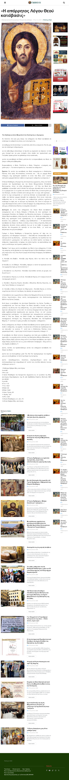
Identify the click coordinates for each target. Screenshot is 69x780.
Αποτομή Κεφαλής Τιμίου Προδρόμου (64, 358)
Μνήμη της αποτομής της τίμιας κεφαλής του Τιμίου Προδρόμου (64, 496)
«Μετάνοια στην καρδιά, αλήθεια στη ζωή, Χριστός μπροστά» (38, 416)
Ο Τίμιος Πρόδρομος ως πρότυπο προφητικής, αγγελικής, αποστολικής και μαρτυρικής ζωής (39, 460)
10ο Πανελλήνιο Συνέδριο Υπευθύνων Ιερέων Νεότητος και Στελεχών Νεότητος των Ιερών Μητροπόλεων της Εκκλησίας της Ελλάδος (38, 594)
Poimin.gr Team (47, 20)
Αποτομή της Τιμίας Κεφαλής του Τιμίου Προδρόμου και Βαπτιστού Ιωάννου (64, 340)
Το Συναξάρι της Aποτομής (63, 244)
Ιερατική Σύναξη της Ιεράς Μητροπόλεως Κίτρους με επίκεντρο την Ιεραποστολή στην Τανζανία (38, 705)
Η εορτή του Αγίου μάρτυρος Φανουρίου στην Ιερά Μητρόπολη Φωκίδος (38, 437)
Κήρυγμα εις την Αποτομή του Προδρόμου (64, 372)
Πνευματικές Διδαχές (26, 20)
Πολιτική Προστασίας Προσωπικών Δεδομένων (17, 771)
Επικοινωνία (16, 769)
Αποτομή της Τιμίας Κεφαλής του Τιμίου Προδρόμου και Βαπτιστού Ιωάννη (64, 424)
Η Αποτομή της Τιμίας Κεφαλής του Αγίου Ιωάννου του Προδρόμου (64, 322)
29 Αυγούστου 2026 (33, 419)
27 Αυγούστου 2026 (33, 732)
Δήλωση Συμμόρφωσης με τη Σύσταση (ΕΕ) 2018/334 (18, 774)
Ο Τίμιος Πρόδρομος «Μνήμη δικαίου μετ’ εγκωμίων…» (36, 502)
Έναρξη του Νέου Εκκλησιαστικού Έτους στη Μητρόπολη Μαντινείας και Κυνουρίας (38, 684)
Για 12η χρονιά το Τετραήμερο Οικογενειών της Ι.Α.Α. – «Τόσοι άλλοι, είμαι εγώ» (37, 619)
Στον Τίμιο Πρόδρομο (64, 510)
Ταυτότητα (7, 769)
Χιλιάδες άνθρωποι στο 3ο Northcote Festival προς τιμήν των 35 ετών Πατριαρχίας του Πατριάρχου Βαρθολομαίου (39, 569)
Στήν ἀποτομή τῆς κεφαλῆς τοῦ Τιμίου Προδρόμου (64, 388)
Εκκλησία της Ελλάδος (9, 415)
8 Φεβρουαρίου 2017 (64, 291)
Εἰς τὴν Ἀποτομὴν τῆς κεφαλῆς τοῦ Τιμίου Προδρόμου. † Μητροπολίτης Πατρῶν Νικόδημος (39, 482)
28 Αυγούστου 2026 (33, 486)
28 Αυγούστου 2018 (63, 379)
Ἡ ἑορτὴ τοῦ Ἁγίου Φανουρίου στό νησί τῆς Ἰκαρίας (38, 662)
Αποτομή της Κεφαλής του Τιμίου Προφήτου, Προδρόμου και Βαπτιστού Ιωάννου (64, 303)
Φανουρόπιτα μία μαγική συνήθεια (39, 547)
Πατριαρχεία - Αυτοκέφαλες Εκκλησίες (10, 522)
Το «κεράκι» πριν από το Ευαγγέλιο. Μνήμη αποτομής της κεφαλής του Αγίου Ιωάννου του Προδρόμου (64, 476)
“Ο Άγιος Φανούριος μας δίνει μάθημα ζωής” (37, 729)
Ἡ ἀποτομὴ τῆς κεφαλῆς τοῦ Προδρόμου (64, 457)
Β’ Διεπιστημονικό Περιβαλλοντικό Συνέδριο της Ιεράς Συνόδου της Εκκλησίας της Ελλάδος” (39, 641)
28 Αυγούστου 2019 (63, 236)
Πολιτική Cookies (9, 773)
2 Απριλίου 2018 (37, 20)
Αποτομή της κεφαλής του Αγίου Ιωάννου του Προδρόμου (64, 283)
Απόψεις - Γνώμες (7, 548)
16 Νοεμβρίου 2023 (63, 394)
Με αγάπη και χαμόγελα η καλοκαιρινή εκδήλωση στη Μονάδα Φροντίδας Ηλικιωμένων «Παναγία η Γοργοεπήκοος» (38, 524)
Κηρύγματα (5, 501)
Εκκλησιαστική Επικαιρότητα (10, 20)
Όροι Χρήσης (26, 769)
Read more (31, 430)
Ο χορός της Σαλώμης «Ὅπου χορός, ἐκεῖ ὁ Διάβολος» (64, 228)
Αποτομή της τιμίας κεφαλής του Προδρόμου (64, 523)
